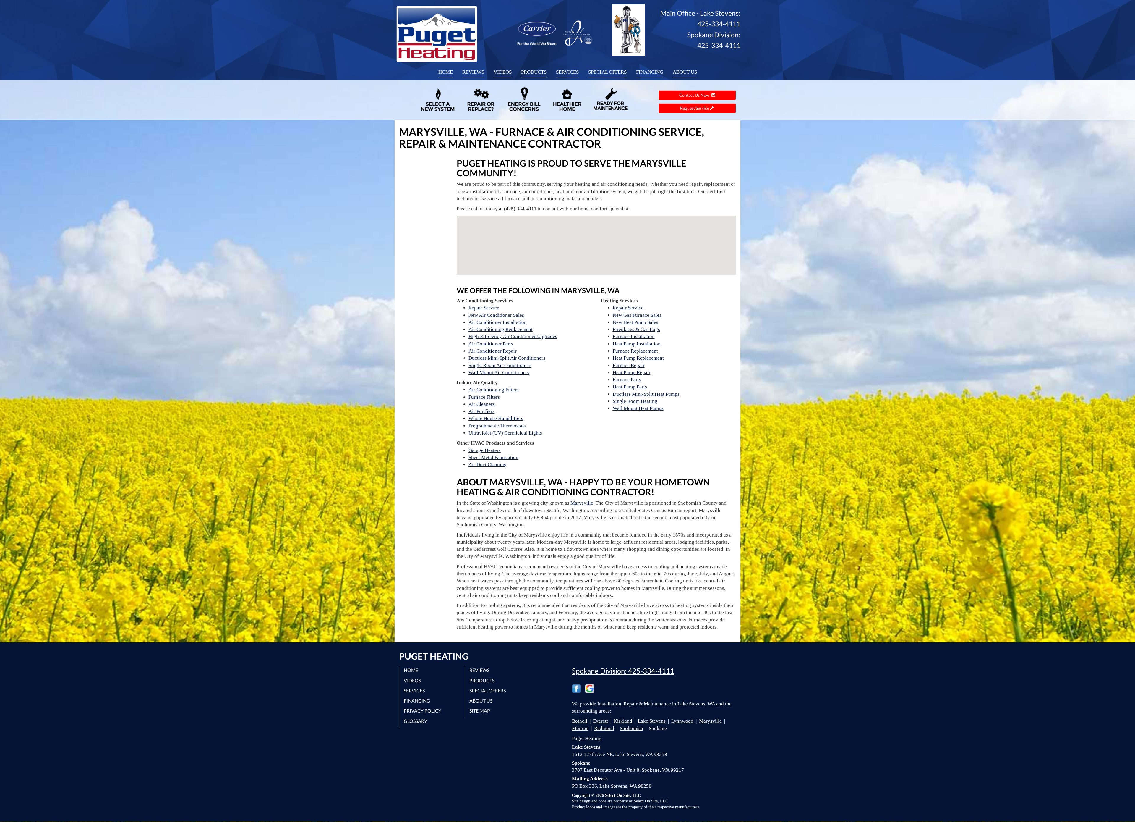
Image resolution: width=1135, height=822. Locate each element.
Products (534, 72)
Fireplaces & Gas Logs (636, 329)
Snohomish (631, 728)
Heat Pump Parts (630, 387)
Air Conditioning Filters (493, 390)
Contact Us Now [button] (695, 95)
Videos (503, 72)
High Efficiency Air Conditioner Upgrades (512, 336)
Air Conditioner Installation (497, 322)
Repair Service (483, 308)
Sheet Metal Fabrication (493, 457)
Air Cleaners (481, 404)
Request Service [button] (695, 108)
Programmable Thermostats (497, 426)
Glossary (415, 721)
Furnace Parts (627, 379)
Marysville (581, 503)
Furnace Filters (484, 397)
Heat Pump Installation (637, 344)
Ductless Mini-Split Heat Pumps (646, 394)
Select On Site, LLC (623, 795)
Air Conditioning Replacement (500, 329)
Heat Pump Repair (632, 372)
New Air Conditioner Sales (496, 315)
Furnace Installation (634, 336)
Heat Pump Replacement (638, 358)
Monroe (580, 728)
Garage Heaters (484, 450)
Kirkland (623, 721)
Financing (649, 72)
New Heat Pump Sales (635, 322)
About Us (685, 72)
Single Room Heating (635, 401)
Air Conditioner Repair (492, 351)
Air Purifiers (481, 411)
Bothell (579, 721)
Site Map (479, 710)
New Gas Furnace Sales (637, 315)
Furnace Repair (629, 365)
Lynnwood (682, 721)
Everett (600, 721)
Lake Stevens (652, 721)
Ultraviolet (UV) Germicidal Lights (505, 433)
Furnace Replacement (635, 351)
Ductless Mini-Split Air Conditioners (506, 358)
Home (445, 72)
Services (567, 72)
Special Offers (607, 72)
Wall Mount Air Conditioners (498, 372)
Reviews (473, 72)
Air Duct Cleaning (487, 464)
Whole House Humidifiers (495, 418)
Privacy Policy (422, 710)
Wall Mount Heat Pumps (638, 408)
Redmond (604, 728)
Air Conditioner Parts (490, 344)
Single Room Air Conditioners (499, 365)
